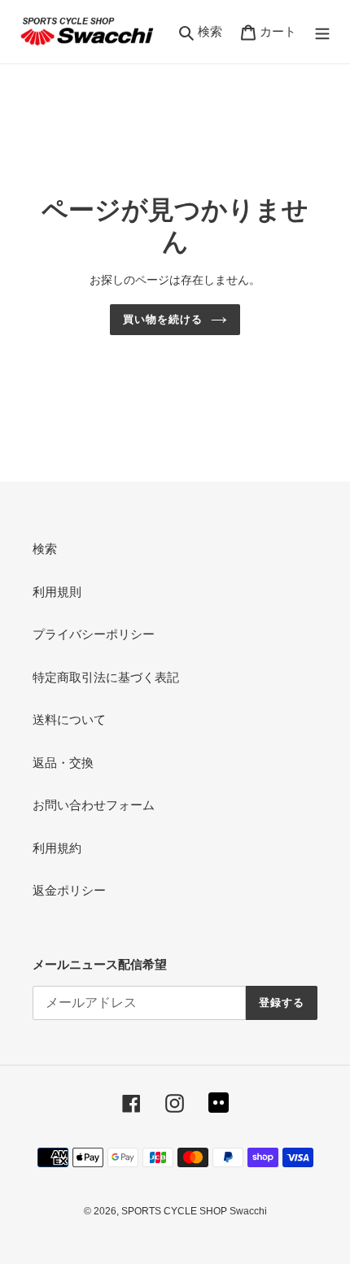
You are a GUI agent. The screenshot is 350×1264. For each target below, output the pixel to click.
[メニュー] (322, 32)
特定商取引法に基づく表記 (106, 677)
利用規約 (57, 848)
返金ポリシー (69, 890)
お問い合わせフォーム (94, 805)
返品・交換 (63, 762)
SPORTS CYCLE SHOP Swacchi (194, 1211)
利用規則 (57, 592)
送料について (69, 719)
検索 (45, 549)
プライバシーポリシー (94, 634)
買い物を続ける (163, 319)
